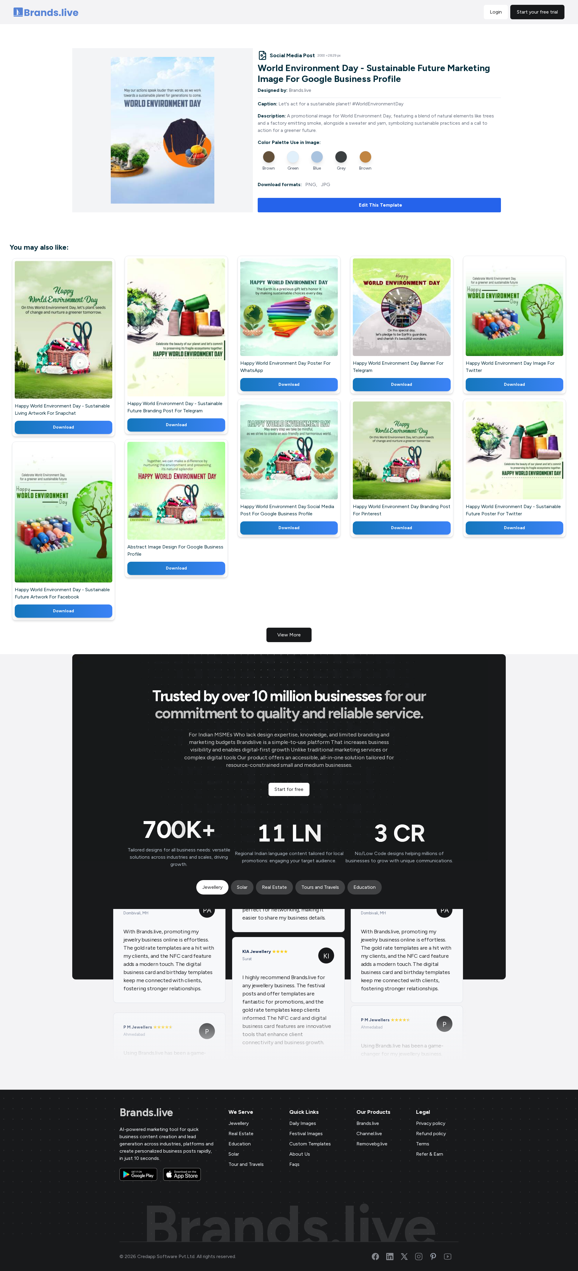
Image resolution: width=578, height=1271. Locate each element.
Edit (50, 338)
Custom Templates (310, 1144)
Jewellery (238, 1123)
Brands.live (146, 1112)
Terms (422, 1144)
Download (63, 427)
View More (289, 635)
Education (239, 1144)
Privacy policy (430, 1123)
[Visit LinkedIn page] (393, 1256)
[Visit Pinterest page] (437, 1256)
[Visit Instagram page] (422, 1256)
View (73, 338)
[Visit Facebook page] (379, 1256)
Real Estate (240, 1133)
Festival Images (306, 1133)
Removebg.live (371, 1144)
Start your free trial (537, 12)
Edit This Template (380, 205)
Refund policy (431, 1133)
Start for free (289, 789)
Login (496, 12)
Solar (233, 1154)
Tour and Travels (246, 1164)
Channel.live (369, 1133)
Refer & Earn (429, 1154)
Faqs (294, 1164)
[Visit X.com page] (408, 1256)
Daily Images (302, 1123)
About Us (299, 1154)
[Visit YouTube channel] (451, 1256)
